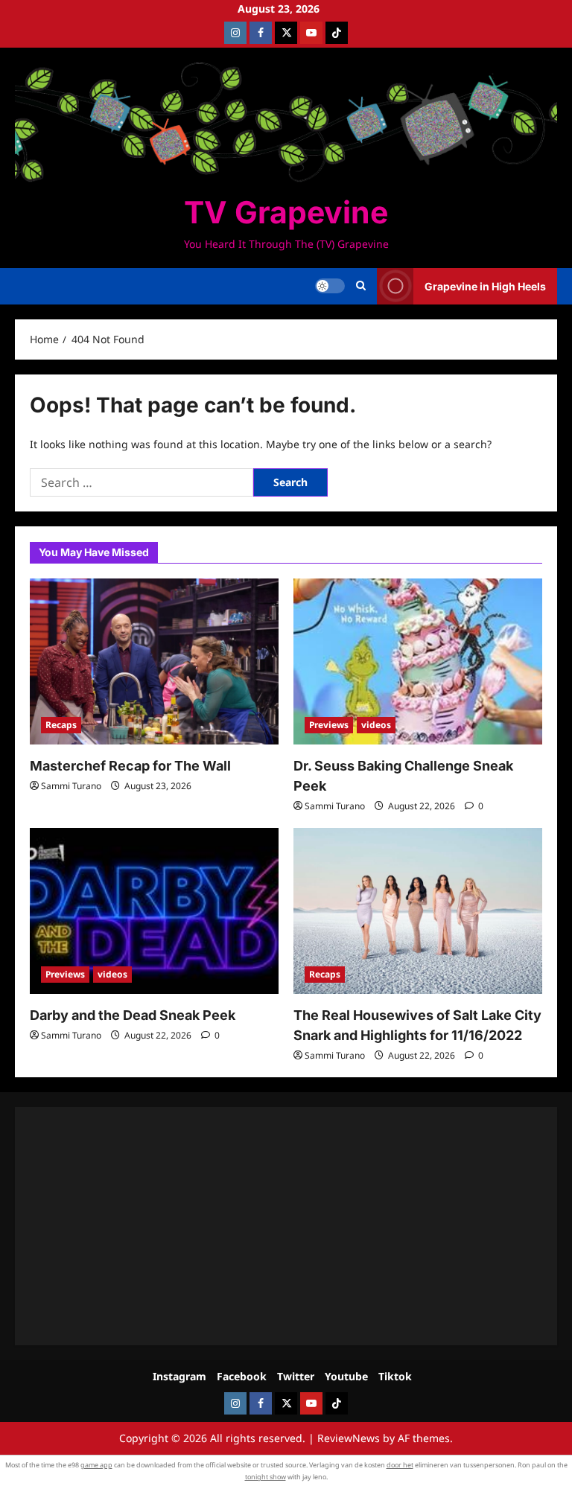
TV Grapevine (286, 212)
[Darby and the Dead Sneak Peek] (154, 911)
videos (376, 724)
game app (96, 1465)
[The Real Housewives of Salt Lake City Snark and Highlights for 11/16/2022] (417, 911)
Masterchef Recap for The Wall (130, 766)
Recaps (61, 724)
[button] (361, 286)
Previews (329, 724)
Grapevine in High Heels (485, 286)
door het (400, 1465)
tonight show (265, 1477)
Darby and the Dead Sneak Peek (132, 1015)
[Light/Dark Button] (330, 285)
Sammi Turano (71, 785)
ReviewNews (348, 1438)
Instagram (179, 1376)
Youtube (346, 1376)
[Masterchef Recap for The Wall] (154, 661)
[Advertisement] (286, 1226)
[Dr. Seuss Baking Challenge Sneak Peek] (417, 661)
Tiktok (395, 1376)
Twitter (295, 1376)
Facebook (242, 1376)
